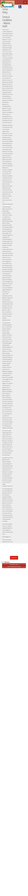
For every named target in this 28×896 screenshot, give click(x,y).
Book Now (14, 558)
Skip (17, 7)
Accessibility (12, 7)
